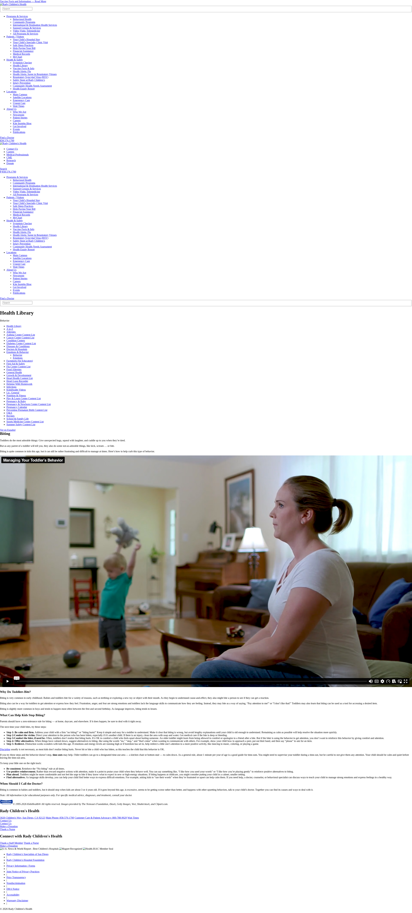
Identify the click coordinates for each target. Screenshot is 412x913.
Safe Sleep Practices (23, 45)
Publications (19, 132)
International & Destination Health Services (35, 25)
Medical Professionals (17, 154)
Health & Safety (14, 59)
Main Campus (20, 94)
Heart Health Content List (19, 378)
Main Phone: (60, 817)
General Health (14, 372)
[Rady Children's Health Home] (13, 4)
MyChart (17, 56)
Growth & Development (18, 375)
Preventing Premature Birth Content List (26, 410)
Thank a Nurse (7, 829)
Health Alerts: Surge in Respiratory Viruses (35, 74)
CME (9, 157)
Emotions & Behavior (17, 352)
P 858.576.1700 (8, 171)
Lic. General (12, 392)
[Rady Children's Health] (13, 143)
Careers (17, 120)
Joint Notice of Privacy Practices (22, 871)
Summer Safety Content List (20, 424)
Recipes (10, 415)
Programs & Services (17, 16)
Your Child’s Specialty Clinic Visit (30, 42)
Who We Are (19, 111)
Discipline (5, 749)
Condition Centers (15, 340)
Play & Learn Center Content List (23, 398)
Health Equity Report (24, 88)
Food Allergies (13, 369)
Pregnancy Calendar (16, 407)
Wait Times (18, 106)
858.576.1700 (7, 140)
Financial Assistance (23, 51)
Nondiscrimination (15, 883)
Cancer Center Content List (20, 337)
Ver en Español (7, 430)
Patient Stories (20, 117)
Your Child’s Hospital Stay (26, 39)
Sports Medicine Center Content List (25, 421)
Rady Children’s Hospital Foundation (25, 860)
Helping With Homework (19, 384)
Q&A (9, 413)
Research (11, 160)
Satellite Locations (22, 97)
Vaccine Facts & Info (23, 68)
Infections (11, 386)
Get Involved (19, 126)
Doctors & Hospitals (16, 349)
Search (3, 168)
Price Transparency (16, 877)
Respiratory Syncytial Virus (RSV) (30, 77)
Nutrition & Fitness (16, 395)
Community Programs (24, 22)
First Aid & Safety (15, 363)
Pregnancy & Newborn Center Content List (28, 404)
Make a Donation (9, 826)
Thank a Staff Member (11, 843)
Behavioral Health (22, 19)
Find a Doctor (7, 137)
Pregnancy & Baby (16, 401)
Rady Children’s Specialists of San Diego (27, 854)
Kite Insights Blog (22, 123)
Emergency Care (21, 100)
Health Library (20, 65)
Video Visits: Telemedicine (26, 30)
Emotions (18, 358)
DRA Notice (12, 889)
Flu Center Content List (18, 366)
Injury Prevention (22, 83)
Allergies (11, 331)
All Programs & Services (25, 33)
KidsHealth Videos (16, 389)
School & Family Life (17, 418)
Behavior (17, 355)
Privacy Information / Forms (20, 865)
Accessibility (12, 894)
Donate (10, 163)
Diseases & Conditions (18, 346)
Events (16, 129)
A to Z (9, 329)
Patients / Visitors (15, 36)
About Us (11, 109)
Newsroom (18, 114)
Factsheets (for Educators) (19, 360)
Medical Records (21, 54)
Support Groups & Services (27, 28)
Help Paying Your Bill (24, 48)
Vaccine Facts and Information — (23, 1)
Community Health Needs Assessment (32, 85)
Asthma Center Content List (20, 334)
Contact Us (12, 148)
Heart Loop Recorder (17, 381)
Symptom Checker (22, 62)
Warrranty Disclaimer (17, 900)
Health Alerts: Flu (22, 71)
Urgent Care (19, 103)
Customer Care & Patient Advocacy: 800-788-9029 (101, 817)
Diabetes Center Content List (21, 343)
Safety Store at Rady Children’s (29, 80)
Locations (11, 91)
